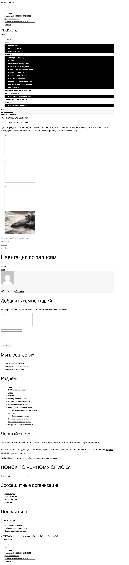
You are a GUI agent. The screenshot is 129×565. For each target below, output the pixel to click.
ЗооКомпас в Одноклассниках (18, 366)
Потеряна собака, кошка (18, 72)
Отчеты (8, 102)
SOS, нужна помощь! (16, 57)
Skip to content (7, 2)
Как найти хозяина (16, 51)
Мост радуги (13, 87)
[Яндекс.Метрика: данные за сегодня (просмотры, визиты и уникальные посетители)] (9, 520)
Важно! (11, 60)
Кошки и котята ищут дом (18, 63)
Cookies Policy (54, 536)
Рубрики (8, 54)
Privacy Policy (39, 536)
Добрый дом (10, 494)
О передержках (14, 48)
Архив (10, 393)
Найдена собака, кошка (17, 75)
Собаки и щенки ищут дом (18, 66)
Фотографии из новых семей (20, 84)
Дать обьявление (12, 93)
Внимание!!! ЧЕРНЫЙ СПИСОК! (18, 90)
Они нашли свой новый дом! (20, 81)
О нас (7, 42)
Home (2, 109)
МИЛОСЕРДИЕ (11, 499)
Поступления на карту (17, 105)
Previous (4, 266)
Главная (8, 39)
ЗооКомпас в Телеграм (14, 369)
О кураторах (13, 45)
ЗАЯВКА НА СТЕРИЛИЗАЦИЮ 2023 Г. (20, 99)
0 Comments (24, 238)
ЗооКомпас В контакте (14, 363)
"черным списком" (90, 442)
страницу (36, 458)
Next (3, 269)
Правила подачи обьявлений (20, 96)
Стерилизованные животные (20, 69)
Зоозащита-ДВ (11, 497)
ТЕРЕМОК (9, 502)
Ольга (6, 238)
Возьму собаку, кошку (17, 78)
